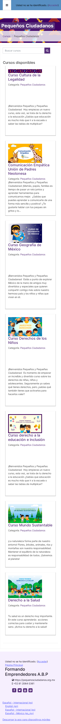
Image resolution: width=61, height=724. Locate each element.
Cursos (6, 36)
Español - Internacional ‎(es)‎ (18, 702)
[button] (53, 707)
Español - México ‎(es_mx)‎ (19, 713)
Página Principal (14, 665)
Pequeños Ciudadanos (32, 84)
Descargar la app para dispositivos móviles (26, 719)
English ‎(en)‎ (11, 706)
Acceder (53, 5)
